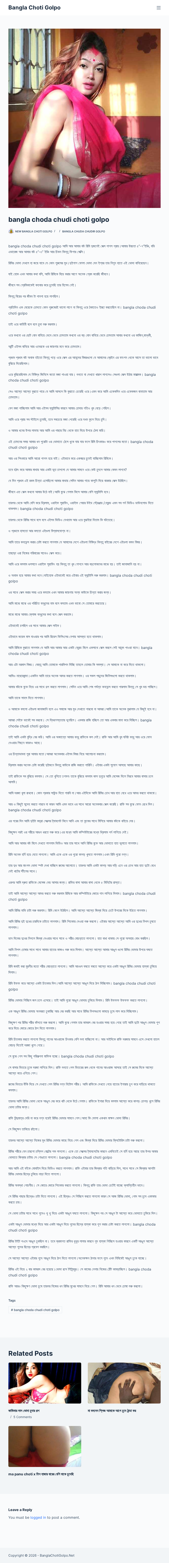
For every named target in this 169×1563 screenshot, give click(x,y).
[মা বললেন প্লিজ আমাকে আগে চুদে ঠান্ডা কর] (124, 1383)
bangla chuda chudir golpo (83, 231)
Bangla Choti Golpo (34, 7)
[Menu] (159, 8)
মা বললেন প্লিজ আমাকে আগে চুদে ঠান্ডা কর (112, 1410)
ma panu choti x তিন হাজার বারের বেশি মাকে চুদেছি (41, 1474)
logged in (38, 1517)
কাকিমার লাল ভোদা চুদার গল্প (23, 1410)
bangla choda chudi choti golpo (35, 1310)
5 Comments (22, 1417)
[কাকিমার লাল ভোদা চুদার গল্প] (44, 1383)
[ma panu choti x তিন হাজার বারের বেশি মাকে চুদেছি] (44, 1446)
